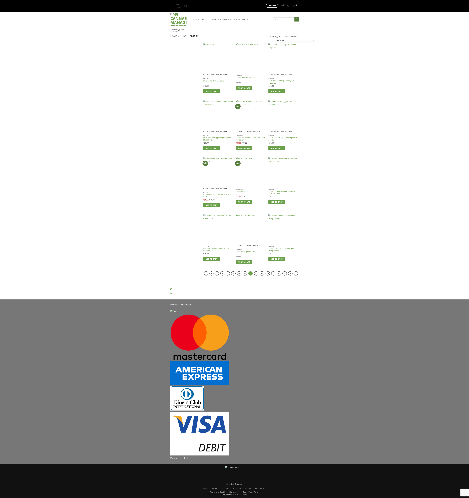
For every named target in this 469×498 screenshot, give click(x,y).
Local (201, 19)
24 (268, 273)
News (254, 488)
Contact (262, 488)
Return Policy (236, 488)
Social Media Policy (251, 492)
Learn (225, 19)
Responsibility (235, 19)
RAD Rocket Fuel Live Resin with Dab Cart (218, 196)
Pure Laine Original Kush (213, 81)
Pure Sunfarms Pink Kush (246, 78)
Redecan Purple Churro (245, 252)
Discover (217, 19)
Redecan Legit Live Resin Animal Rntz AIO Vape (281, 192)
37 (284, 273)
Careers (247, 488)
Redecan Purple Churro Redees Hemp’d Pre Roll (281, 249)
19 (239, 273)
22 (256, 273)
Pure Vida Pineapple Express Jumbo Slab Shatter (217, 139)
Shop (195, 19)
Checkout (239, 484)
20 (245, 273)
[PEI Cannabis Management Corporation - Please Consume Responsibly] (179, 19)
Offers (209, 19)
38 (290, 273)
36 (279, 273)
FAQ (244, 19)
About (205, 488)
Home (173, 36)
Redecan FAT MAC (243, 192)
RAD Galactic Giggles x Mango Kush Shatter (282, 139)
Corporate (224, 488)
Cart (232, 484)
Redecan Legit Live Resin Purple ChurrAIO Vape (216, 249)
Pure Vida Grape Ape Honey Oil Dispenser (281, 82)
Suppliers (214, 488)
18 (233, 273)
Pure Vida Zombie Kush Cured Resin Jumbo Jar (250, 139)
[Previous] (206, 273)
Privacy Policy (235, 492)
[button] (283, 5)
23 (262, 273)
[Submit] (296, 19)
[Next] (296, 273)
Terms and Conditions (219, 492)
